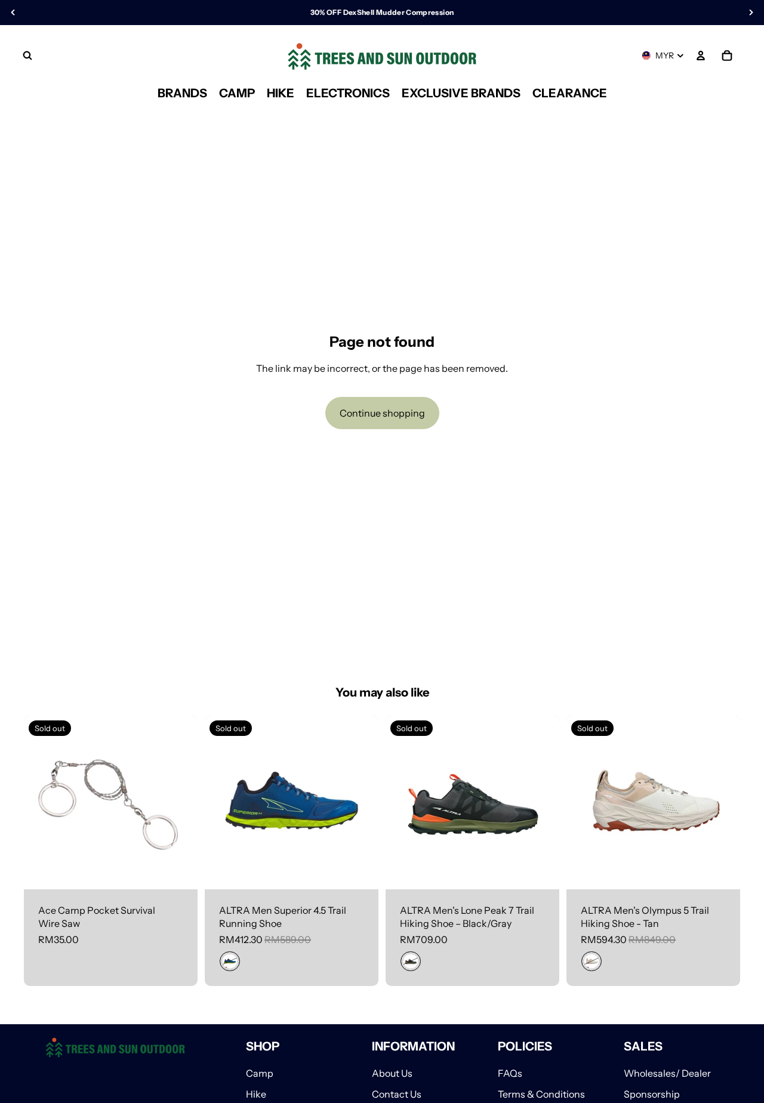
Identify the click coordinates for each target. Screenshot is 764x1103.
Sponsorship (652, 1094)
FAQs (510, 1073)
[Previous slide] (223, 803)
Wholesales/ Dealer (667, 1073)
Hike (256, 1094)
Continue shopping (382, 413)
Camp (259, 1073)
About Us (392, 1073)
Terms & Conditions (541, 1094)
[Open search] (27, 55)
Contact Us (396, 1094)
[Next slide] (360, 803)
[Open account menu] (701, 55)
